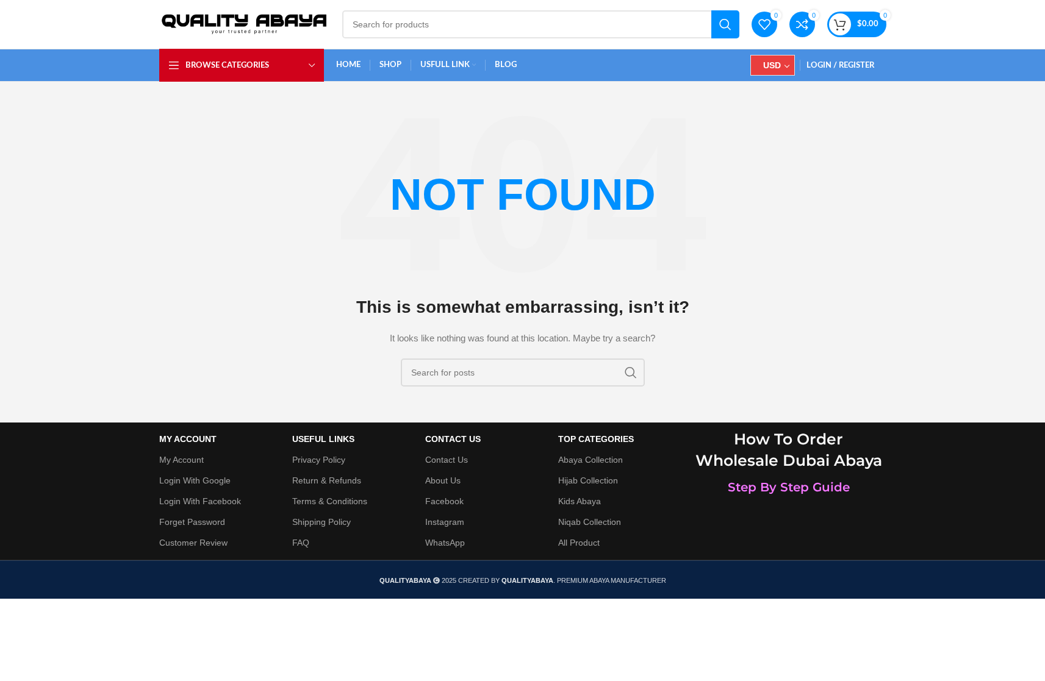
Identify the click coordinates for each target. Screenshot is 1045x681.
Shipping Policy (321, 522)
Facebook (444, 501)
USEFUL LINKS (323, 439)
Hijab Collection (588, 480)
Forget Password (192, 522)
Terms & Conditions (329, 501)
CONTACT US (453, 439)
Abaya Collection (590, 460)
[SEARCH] (725, 24)
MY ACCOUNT (188, 439)
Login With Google (195, 480)
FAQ (300, 542)
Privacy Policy (318, 460)
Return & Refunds (326, 480)
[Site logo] (244, 24)
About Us (443, 480)
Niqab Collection (589, 522)
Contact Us (446, 460)
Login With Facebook (200, 501)
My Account (181, 460)
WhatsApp (445, 542)
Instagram (444, 522)
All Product (579, 542)
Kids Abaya (579, 501)
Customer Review (193, 542)
